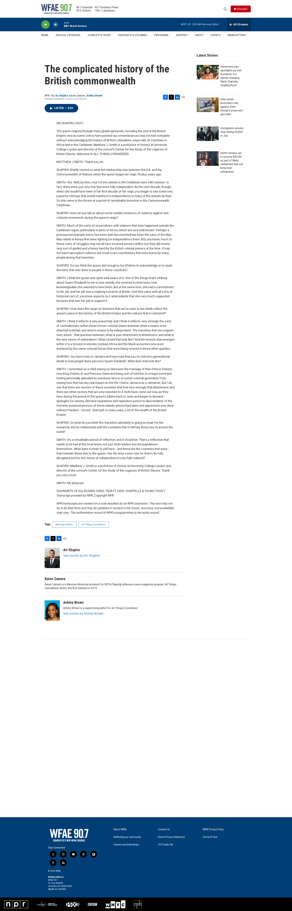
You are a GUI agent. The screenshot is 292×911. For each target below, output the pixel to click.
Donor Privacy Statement (171, 837)
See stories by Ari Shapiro (81, 555)
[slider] (61, 24)
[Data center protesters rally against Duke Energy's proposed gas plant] (208, 105)
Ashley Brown (94, 95)
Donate (242, 9)
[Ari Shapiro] (52, 558)
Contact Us (164, 829)
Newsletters (237, 35)
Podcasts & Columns (132, 35)
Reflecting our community (127, 837)
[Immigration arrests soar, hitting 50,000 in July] (208, 133)
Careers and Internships (126, 844)
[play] (45, 25)
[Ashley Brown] (52, 610)
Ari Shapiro (61, 95)
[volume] (55, 24)
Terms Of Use (210, 837)
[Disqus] (146, 685)
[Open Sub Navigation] (51, 35)
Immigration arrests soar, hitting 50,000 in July (232, 132)
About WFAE (120, 829)
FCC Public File (165, 844)
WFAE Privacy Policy (213, 829)
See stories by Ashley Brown (83, 613)
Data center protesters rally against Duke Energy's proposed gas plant (231, 107)
